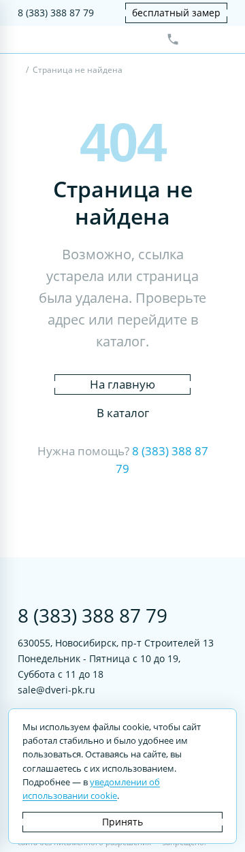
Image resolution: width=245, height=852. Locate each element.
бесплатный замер (176, 12)
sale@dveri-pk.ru (56, 689)
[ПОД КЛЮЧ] (21, 71)
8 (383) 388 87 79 (56, 12)
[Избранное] (195, 39)
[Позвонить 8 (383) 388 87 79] (172, 39)
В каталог (123, 413)
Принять (122, 821)
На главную (122, 384)
